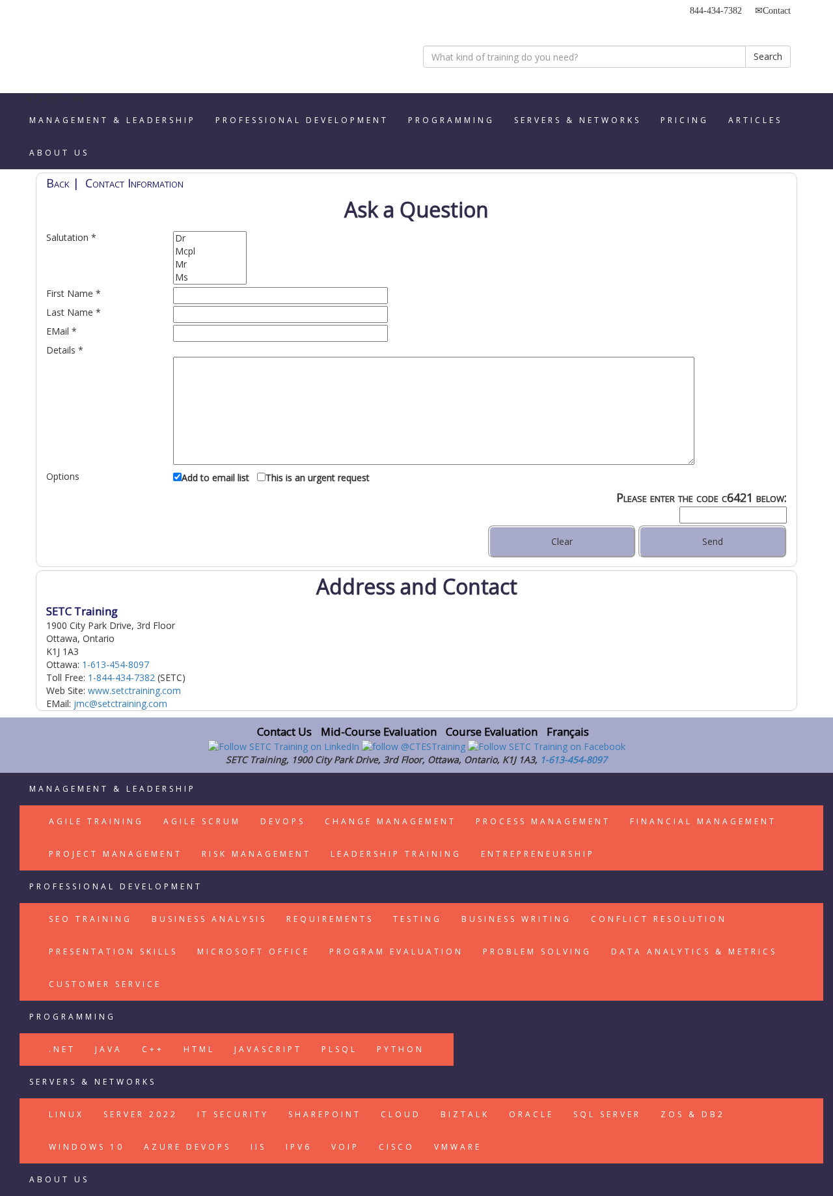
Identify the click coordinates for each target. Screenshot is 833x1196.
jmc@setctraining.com (120, 703)
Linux (66, 1114)
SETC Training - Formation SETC (101, 49)
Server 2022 (140, 1114)
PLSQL (339, 1049)
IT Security (233, 1114)
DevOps (282, 821)
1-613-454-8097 (115, 664)
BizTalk (465, 1114)
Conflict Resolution (659, 919)
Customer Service (105, 984)
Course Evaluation (492, 731)
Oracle (531, 1114)
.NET (62, 1049)
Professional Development (302, 120)
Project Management (115, 853)
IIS (258, 1146)
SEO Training (90, 919)
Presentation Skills (113, 951)
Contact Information (134, 183)
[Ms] (210, 277)
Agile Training (96, 821)
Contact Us (284, 731)
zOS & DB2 (693, 1114)
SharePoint (324, 1114)
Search (768, 56)
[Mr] (210, 264)
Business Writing (516, 919)
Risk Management (256, 853)
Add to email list (215, 477)
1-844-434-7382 (121, 677)
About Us (59, 152)
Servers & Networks (577, 120)
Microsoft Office (253, 951)
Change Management (390, 821)
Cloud (401, 1114)
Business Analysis (209, 919)
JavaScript (268, 1049)
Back (58, 183)
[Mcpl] (210, 251)
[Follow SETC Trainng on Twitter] (415, 746)
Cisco (397, 1146)
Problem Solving (537, 951)
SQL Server (607, 1114)
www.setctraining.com (134, 690)
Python (400, 1049)
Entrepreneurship (538, 853)
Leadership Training (396, 853)
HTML (199, 1049)
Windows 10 (86, 1146)
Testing (417, 919)
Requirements (330, 919)
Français (568, 731)
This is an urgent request (318, 477)
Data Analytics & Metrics (694, 951)
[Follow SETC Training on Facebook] (546, 746)
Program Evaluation (396, 951)
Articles (755, 120)
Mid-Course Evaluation (379, 731)
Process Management (543, 821)
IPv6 (299, 1146)
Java (108, 1049)
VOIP (345, 1146)
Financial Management (703, 821)
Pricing (685, 120)
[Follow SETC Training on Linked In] (285, 746)
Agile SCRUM (202, 821)
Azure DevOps (187, 1146)
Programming (451, 120)
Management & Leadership (112, 120)
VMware (458, 1146)
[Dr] (210, 238)
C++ (153, 1049)
